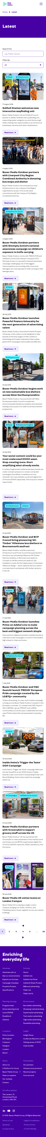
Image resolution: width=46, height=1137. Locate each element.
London (5, 1049)
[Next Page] (23, 937)
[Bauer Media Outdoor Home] (8, 4)
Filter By (6, 60)
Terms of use (7, 1121)
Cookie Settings (30, 1129)
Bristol (4, 1053)
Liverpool (6, 1042)
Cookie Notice (8, 1129)
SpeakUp (6, 1125)
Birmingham (7, 1039)
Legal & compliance (31, 1121)
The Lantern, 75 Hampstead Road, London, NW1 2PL (9, 1097)
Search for (7, 49)
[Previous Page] (23, 926)
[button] (40, 4)
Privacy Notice (29, 1125)
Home (4, 12)
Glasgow (5, 1046)
